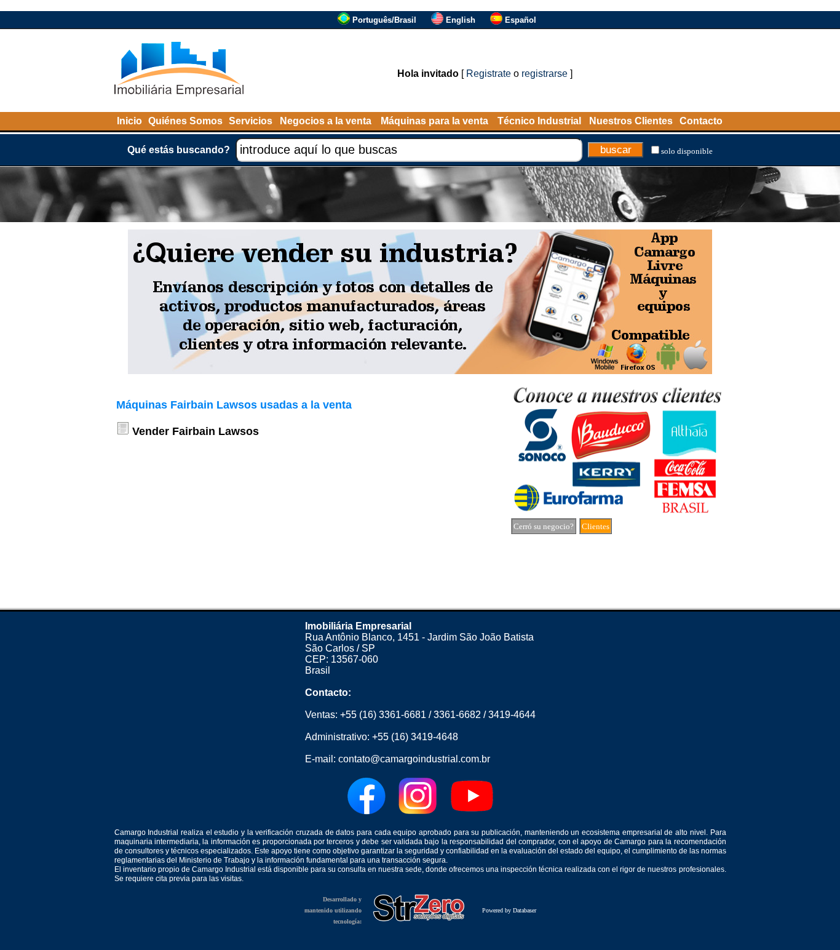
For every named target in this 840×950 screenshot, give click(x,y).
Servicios (250, 121)
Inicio (129, 121)
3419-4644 (512, 714)
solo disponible (687, 151)
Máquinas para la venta (434, 121)
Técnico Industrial (539, 121)
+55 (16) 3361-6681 (383, 714)
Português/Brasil (384, 20)
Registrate (488, 73)
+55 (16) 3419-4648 (415, 737)
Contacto (701, 121)
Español (520, 20)
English (460, 20)
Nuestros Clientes (631, 121)
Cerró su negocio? (543, 526)
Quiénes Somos (185, 121)
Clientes (595, 526)
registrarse (544, 73)
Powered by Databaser (509, 910)
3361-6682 (457, 714)
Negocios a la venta (325, 121)
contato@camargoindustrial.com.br (414, 759)
